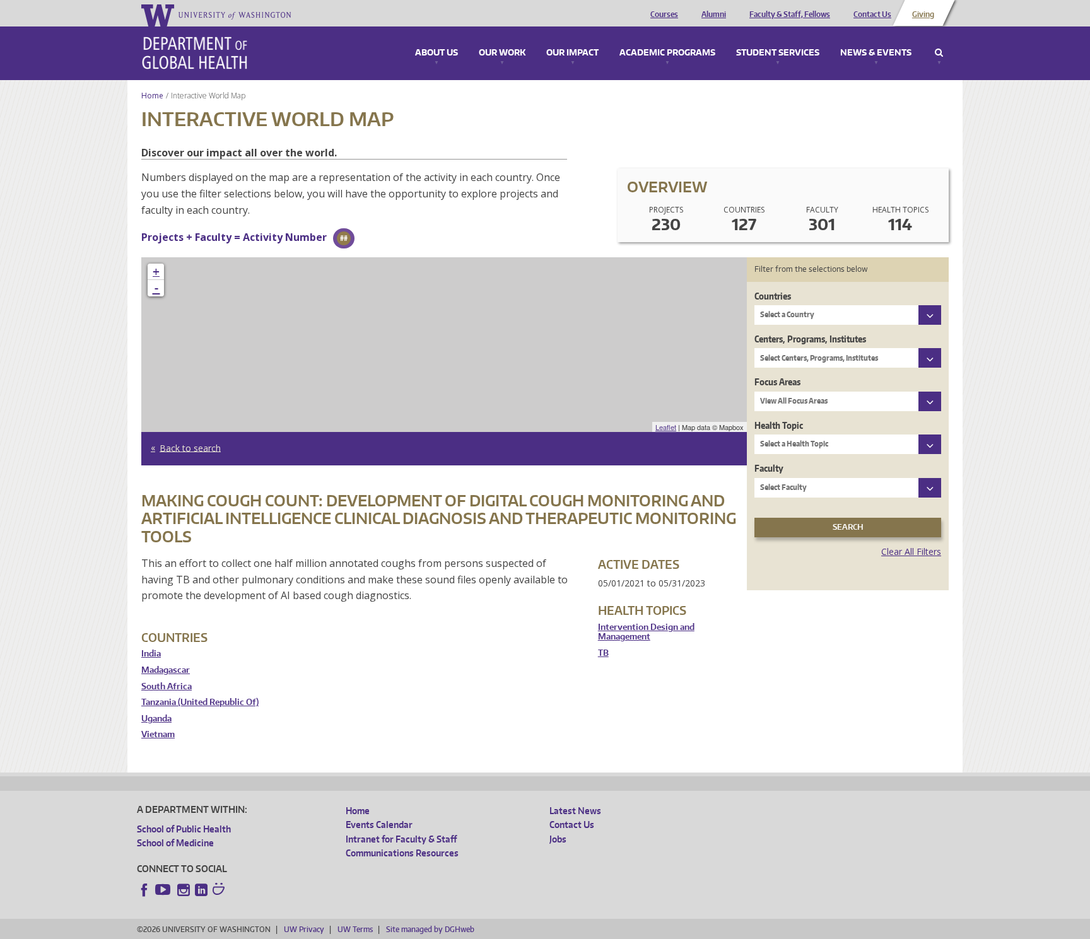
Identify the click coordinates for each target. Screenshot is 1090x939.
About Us (436, 53)
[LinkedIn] (201, 889)
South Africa (166, 686)
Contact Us (872, 14)
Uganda (156, 718)
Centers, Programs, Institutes (810, 339)
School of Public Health (184, 829)
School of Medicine (175, 842)
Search (939, 53)
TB (603, 653)
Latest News (575, 810)
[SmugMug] (220, 890)
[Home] (194, 53)
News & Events (875, 53)
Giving (923, 14)
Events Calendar (379, 824)
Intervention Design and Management (646, 632)
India (151, 653)
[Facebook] (144, 889)
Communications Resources (402, 853)
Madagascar (165, 670)
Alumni (713, 14)
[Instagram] (183, 889)
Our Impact (572, 53)
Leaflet (665, 427)
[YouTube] (164, 889)
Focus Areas (777, 381)
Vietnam (158, 734)
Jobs (557, 839)
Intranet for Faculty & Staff (401, 839)
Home (152, 95)
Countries (772, 296)
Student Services (777, 53)
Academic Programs (667, 53)
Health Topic (778, 425)
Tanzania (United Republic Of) (200, 702)
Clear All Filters (911, 551)
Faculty (768, 468)
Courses (664, 14)
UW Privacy (304, 929)
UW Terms (355, 929)
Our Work (502, 53)
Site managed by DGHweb (430, 929)
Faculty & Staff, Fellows (789, 14)
